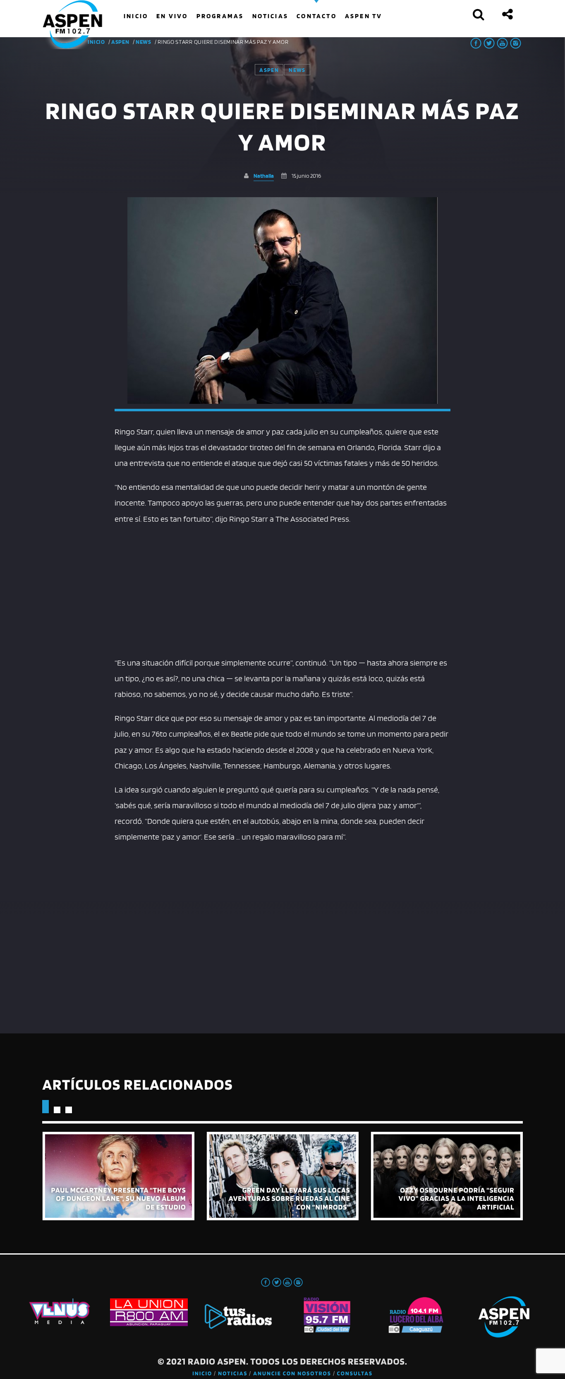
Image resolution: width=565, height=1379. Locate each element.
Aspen (120, 41)
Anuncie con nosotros (292, 1373)
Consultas (355, 1373)
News (143, 41)
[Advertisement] (283, 589)
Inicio (202, 1373)
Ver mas (118, 1176)
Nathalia (264, 175)
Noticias (232, 1373)
